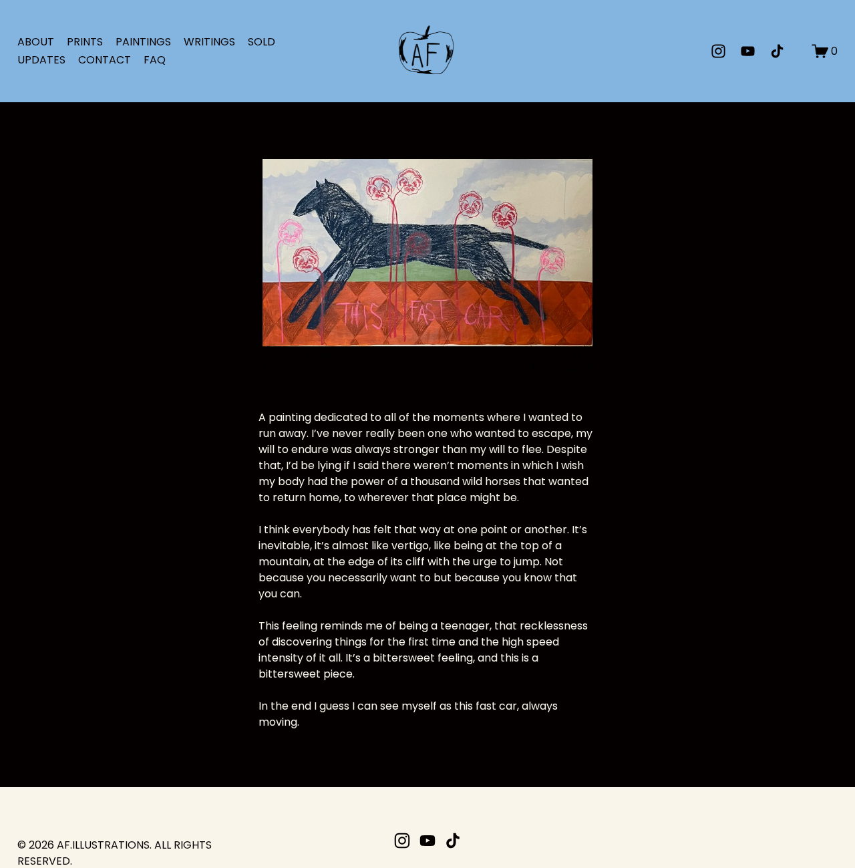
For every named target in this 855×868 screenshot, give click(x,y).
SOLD (261, 41)
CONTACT (104, 59)
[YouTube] (747, 51)
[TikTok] (777, 51)
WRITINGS (209, 41)
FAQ (155, 59)
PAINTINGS (143, 41)
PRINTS (85, 41)
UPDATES (41, 59)
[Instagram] (718, 51)
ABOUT (35, 41)
